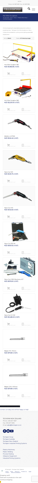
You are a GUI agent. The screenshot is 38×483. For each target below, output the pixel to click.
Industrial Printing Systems (11, 458)
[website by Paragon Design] (2, 470)
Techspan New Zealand (10, 441)
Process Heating (8, 454)
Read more (12, 74)
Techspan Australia (9, 439)
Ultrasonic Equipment (10, 456)
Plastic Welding (8, 452)
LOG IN (19, 1)
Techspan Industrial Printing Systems (15, 443)
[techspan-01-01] (16, 9)
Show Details (27, 74)
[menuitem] (19, 1)
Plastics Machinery (9, 449)
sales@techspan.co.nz (14, 425)
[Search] (28, 9)
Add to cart (12, 110)
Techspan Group (8, 437)
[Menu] (32, 9)
